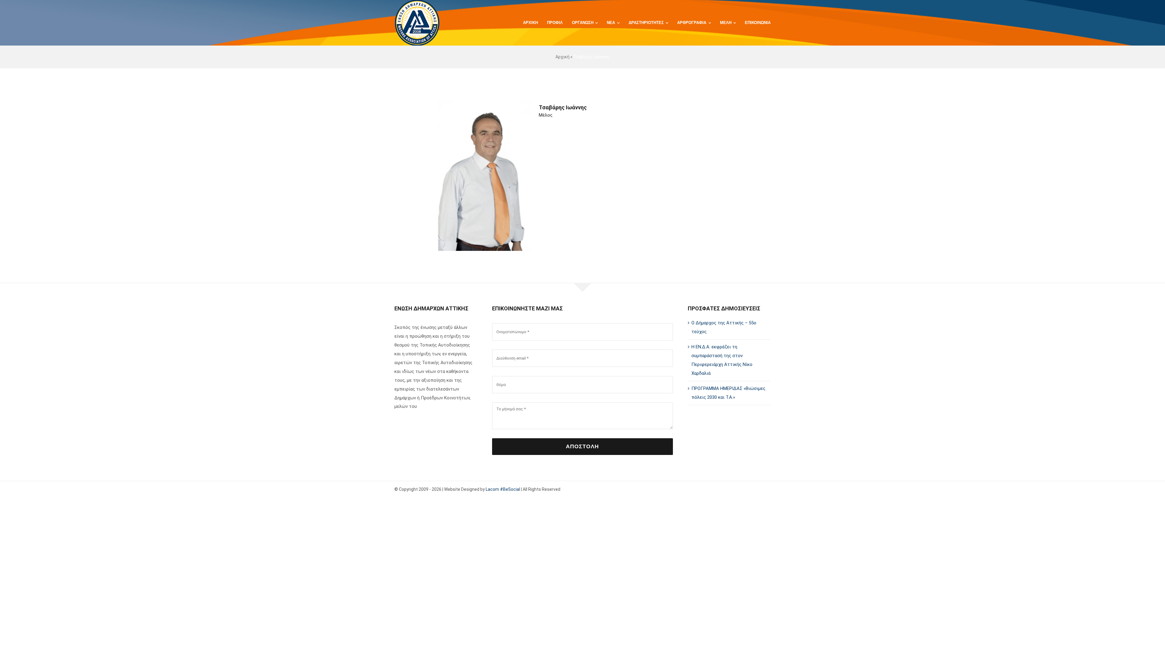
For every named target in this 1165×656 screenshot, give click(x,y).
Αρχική (562, 56)
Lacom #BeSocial (503, 489)
